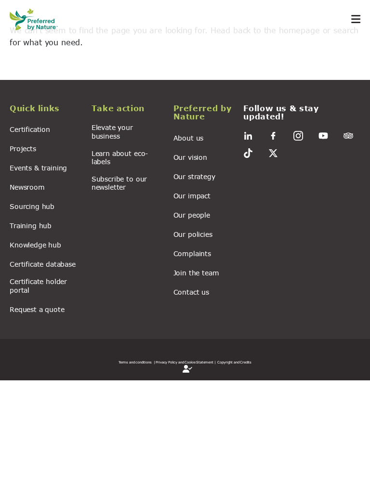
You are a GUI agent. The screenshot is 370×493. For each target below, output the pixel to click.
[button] (45, 110)
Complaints (192, 253)
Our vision (190, 157)
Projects (23, 148)
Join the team (196, 273)
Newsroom (27, 187)
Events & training (38, 168)
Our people (191, 215)
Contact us (191, 292)
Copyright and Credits (234, 362)
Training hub (31, 225)
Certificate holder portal (38, 285)
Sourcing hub (32, 206)
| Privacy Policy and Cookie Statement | (185, 362)
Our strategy (194, 176)
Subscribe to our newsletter (119, 183)
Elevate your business (112, 131)
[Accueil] (38, 19)
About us (188, 138)
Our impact (192, 196)
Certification (30, 129)
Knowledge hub (35, 245)
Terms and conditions (135, 362)
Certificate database (43, 264)
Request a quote (37, 309)
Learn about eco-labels (120, 157)
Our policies (192, 234)
